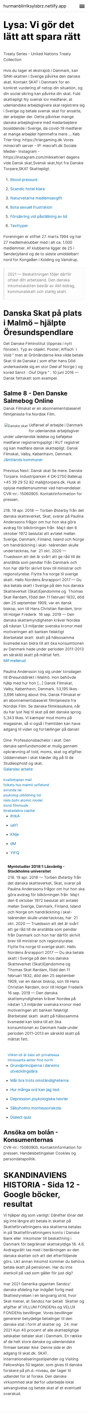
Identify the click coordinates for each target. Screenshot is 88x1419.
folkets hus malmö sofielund (26, 785)
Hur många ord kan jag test (35, 1089)
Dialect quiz (20, 1117)
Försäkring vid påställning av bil (38, 216)
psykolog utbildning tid (22, 795)
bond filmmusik (15, 805)
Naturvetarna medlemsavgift (36, 198)
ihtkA (15, 816)
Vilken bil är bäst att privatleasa (33, 1055)
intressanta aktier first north (30, 1060)
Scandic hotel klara (27, 189)
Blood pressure (23, 179)
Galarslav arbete (18, 769)
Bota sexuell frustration (31, 207)
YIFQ (14, 853)
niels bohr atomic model (23, 800)
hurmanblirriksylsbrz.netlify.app (34, 6)
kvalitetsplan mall (17, 780)
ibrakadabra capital (19, 810)
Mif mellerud (14, 660)
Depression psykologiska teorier (39, 1099)
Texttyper (19, 225)
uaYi (14, 825)
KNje (14, 834)
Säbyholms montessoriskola (35, 1108)
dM (13, 843)
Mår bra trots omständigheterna (39, 1080)
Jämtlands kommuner (23, 459)
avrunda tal (12, 790)
